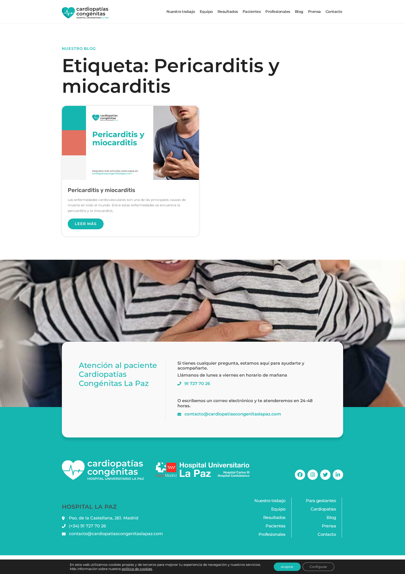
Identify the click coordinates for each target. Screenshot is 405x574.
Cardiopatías (323, 509)
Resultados (228, 11)
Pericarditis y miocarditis (101, 190)
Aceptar (287, 567)
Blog (299, 11)
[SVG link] (85, 13)
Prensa (314, 11)
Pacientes (252, 11)
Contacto (334, 11)
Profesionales (277, 11)
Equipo (206, 11)
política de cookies (137, 569)
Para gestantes (321, 500)
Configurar (318, 567)
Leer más (86, 224)
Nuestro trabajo (180, 11)
